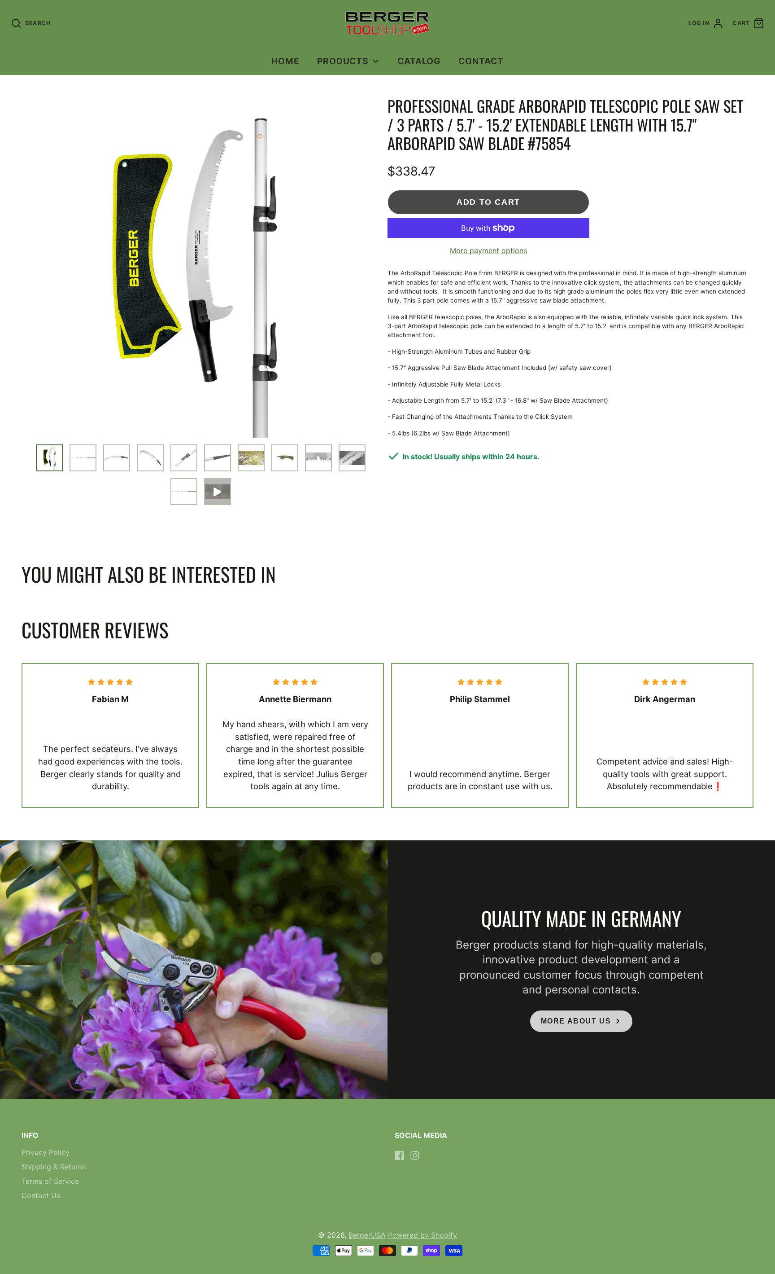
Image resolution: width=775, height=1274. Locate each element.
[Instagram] (415, 1155)
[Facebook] (400, 1155)
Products (343, 61)
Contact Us (41, 1195)
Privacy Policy (46, 1152)
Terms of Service (50, 1181)
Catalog (419, 61)
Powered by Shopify (422, 1234)
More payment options (488, 250)
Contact (481, 61)
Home (285, 61)
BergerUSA (367, 1234)
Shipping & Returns (54, 1166)
